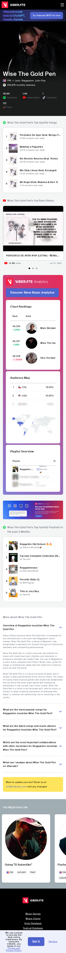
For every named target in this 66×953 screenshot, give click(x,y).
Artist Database (33, 923)
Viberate (13, 4)
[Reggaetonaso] (13, 569)
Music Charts (33, 918)
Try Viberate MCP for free (47, 15)
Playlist (16, 461)
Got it (36, 941)
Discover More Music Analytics (32, 292)
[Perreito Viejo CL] (13, 581)
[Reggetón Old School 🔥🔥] (13, 545)
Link (37, 469)
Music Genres (33, 913)
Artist (28, 316)
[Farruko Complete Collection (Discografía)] (13, 557)
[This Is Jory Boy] (13, 592)
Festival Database (33, 928)
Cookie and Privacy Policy (13, 949)
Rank (15, 316)
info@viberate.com (16, 786)
